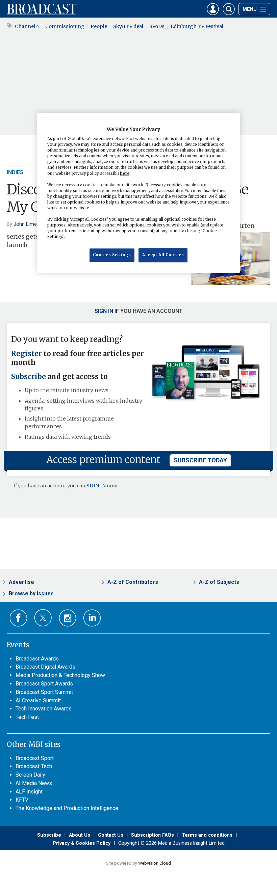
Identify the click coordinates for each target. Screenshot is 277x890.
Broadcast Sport (35, 758)
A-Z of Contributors (132, 582)
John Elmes (26, 224)
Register (26, 353)
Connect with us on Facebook (18, 618)
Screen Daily (30, 775)
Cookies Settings (112, 255)
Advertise (21, 582)
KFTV (22, 800)
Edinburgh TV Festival (197, 26)
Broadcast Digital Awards (45, 667)
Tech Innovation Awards (44, 708)
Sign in (104, 311)
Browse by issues (31, 593)
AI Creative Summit (38, 700)
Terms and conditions (207, 835)
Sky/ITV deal (128, 26)
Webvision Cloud (154, 863)
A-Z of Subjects (219, 582)
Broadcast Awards (37, 658)
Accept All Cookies (163, 255)
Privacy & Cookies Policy (81, 843)
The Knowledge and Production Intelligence (67, 808)
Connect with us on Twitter (43, 618)
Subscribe (28, 376)
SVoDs (157, 26)
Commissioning (64, 26)
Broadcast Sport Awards (44, 683)
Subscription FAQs (152, 835)
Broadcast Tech (34, 766)
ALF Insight (29, 791)
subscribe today (200, 460)
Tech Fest (27, 717)
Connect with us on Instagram (68, 618)
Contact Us (110, 835)
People (99, 26)
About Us (79, 835)
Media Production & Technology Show (60, 675)
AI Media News (34, 783)
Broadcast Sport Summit (44, 692)
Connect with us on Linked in (92, 618)
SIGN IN (96, 486)
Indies (15, 172)
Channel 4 (27, 26)
